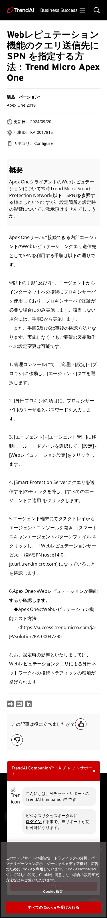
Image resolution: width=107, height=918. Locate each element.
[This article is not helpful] (17, 740)
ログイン (34, 821)
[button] (82, 10)
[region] (53, 880)
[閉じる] (100, 849)
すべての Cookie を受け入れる (53, 907)
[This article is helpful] (80, 724)
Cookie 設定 (53, 891)
